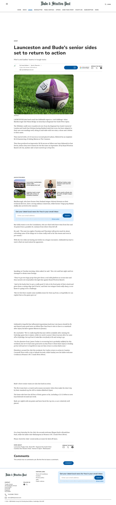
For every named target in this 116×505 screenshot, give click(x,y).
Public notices (40, 481)
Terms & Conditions (42, 474)
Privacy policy (40, 477)
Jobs (37, 479)
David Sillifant (25, 65)
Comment (68, 463)
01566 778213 (14, 494)
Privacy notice (55, 219)
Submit (67, 216)
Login (109, 4)
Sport (16, 41)
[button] (7, 4)
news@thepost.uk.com (14, 497)
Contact (38, 476)
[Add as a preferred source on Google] (84, 67)
